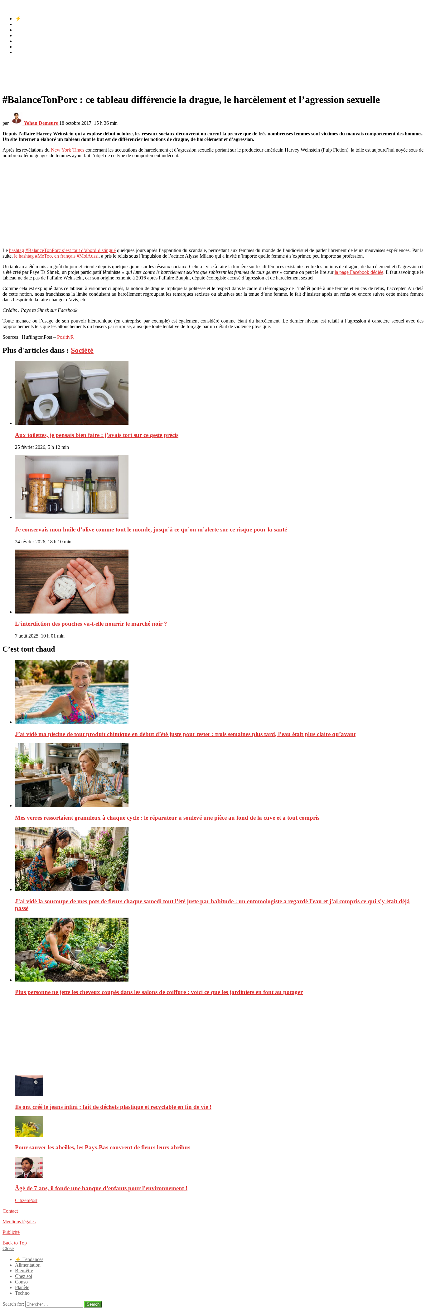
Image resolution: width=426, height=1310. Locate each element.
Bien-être (24, 29)
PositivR (65, 337)
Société (82, 350)
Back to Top (14, 1242)
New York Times (67, 150)
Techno (22, 52)
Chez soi (23, 35)
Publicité (11, 1232)
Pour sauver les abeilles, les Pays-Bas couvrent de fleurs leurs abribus (102, 1147)
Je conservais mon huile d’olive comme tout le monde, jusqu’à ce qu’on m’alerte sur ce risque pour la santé (151, 529)
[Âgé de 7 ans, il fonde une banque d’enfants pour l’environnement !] (219, 1168)
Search (93, 1304)
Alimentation (28, 24)
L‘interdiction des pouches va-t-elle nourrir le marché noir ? (91, 623)
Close (8, 1248)
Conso (21, 41)
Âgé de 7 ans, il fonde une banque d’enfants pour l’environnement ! (101, 1188)
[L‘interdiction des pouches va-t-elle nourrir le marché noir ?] (219, 582)
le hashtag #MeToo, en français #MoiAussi (56, 256)
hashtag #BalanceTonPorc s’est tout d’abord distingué (62, 250)
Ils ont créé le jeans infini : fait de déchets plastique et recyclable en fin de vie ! (113, 1107)
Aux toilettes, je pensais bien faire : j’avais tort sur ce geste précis (96, 435)
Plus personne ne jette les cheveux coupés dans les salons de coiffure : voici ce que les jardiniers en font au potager (159, 992)
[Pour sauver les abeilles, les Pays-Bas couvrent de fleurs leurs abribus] (219, 1127)
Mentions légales (19, 1221)
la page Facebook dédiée (359, 272)
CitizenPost (26, 1200)
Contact (10, 1211)
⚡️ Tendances (29, 18)
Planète (22, 46)
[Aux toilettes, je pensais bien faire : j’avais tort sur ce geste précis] (219, 393)
